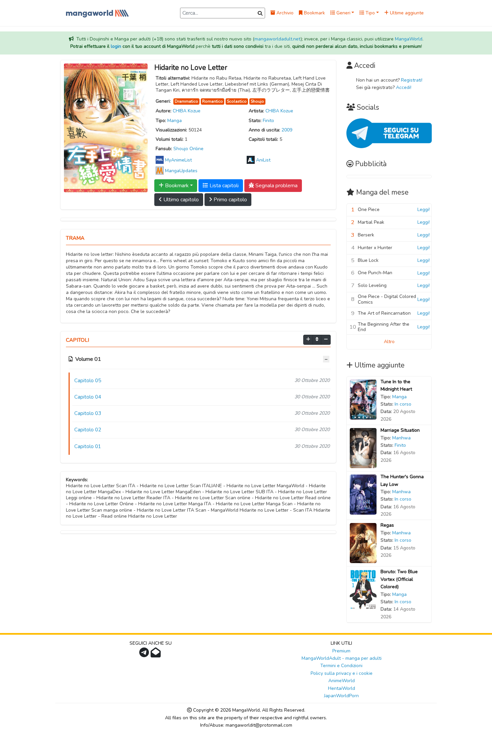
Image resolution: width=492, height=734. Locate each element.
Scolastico (237, 101)
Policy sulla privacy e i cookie (342, 673)
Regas (387, 525)
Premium (341, 651)
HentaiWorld (341, 688)
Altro (389, 341)
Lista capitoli (223, 185)
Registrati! (411, 80)
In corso (403, 404)
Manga (174, 120)
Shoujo (257, 101)
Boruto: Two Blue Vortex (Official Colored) (399, 579)
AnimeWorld (341, 680)
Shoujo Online (188, 148)
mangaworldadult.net (277, 39)
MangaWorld (408, 39)
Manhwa (401, 438)
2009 (286, 130)
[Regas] (363, 543)
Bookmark (314, 13)
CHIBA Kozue (186, 111)
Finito (268, 120)
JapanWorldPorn (341, 696)
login (116, 46)
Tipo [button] (369, 13)
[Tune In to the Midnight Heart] (363, 399)
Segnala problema (276, 185)
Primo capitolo (229, 199)
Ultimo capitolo (180, 199)
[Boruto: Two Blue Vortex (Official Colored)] (363, 589)
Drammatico (186, 101)
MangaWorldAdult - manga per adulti (342, 658)
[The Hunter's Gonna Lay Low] (363, 494)
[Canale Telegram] (145, 654)
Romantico (212, 101)
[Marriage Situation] (363, 448)
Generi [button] (342, 13)
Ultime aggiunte (406, 13)
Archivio (284, 13)
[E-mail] (156, 654)
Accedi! (403, 87)
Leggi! (423, 209)
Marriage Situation (400, 430)
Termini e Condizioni (341, 665)
